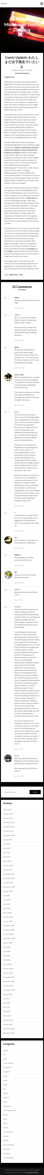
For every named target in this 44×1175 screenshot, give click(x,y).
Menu (4, 3)
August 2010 (7, 840)
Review (5, 1140)
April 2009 (6, 908)
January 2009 (8, 921)
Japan (5, 1102)
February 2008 (8, 968)
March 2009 (7, 913)
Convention (7, 1067)
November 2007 (8, 981)
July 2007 (6, 999)
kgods (16, 297)
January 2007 (8, 1024)
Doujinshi (6, 1072)
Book (5, 1059)
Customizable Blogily (31, 1172)
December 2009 (8, 874)
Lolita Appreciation (9, 1110)
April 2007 (6, 1011)
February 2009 (8, 917)
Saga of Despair (8, 1145)
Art (4, 1055)
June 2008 (6, 951)
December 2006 (8, 1029)
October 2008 (8, 934)
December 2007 (8, 977)
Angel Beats (13, 275)
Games (5, 1093)
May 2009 (6, 904)
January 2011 (8, 818)
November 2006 (8, 1033)
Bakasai (17, 555)
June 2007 (6, 1003)
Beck (21, 275)
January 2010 (8, 870)
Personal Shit (8, 1132)
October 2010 (8, 831)
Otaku (5, 1128)
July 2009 (6, 895)
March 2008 (7, 964)
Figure (5, 1085)
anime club (31, 198)
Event (5, 1080)
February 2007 (8, 1020)
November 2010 (8, 827)
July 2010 (6, 844)
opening (31, 249)
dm (15, 572)
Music (5, 1119)
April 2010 (6, 857)
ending (9, 251)
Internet (6, 1097)
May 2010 (6, 852)
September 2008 (9, 938)
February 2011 (8, 814)
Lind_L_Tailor (19, 375)
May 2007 (6, 1007)
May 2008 (6, 956)
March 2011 (7, 810)
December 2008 (8, 926)
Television (6, 1153)
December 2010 (8, 822)
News (5, 1123)
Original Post (9, 77)
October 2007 (8, 986)
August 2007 (7, 994)
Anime (5, 1050)
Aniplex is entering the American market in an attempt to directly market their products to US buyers (21, 150)
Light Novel (7, 1106)
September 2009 (9, 887)
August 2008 (7, 943)
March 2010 (7, 861)
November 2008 (8, 930)
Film (4, 1089)
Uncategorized (8, 1158)
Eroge (5, 1076)
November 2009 (8, 878)
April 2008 (6, 960)
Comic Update (8, 1063)
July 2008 (6, 947)
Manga (5, 1115)
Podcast (6, 1136)
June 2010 (6, 848)
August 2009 (7, 891)
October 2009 (8, 883)
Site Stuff (6, 1149)
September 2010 (9, 835)
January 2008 (8, 973)
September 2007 (9, 990)
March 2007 (7, 1016)
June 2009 (6, 900)
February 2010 (8, 865)
